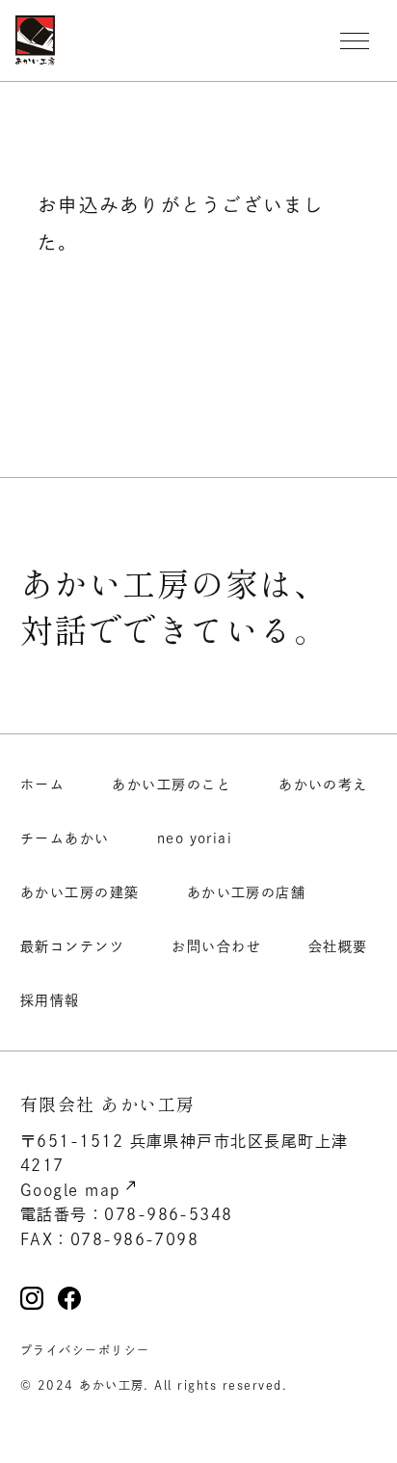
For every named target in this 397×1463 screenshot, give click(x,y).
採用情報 (50, 1000)
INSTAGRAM (31, 1298)
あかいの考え (323, 784)
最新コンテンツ (72, 946)
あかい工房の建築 (80, 892)
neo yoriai (195, 838)
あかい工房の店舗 (246, 892)
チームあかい (65, 838)
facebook (69, 1298)
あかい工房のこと (171, 784)
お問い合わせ (216, 946)
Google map (70, 1190)
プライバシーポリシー (85, 1350)
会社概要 (338, 946)
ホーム (42, 784)
